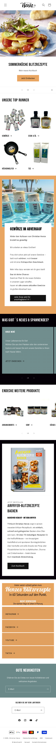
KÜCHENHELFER (8, 168)
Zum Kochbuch (18, 565)
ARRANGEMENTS (8, 425)
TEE (29, 168)
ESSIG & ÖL (32, 136)
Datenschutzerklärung (30, 738)
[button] (5, 5)
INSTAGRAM (10, 614)
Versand (27, 742)
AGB (41, 738)
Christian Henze (14, 738)
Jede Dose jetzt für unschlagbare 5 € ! (22, 298)
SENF (28, 425)
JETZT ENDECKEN (13, 361)
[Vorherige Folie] (22, 90)
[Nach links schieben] (22, 378)
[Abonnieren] (47, 689)
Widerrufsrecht (17, 742)
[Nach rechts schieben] (34, 378)
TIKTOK (8, 653)
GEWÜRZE (5, 136)
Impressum (48, 738)
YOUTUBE (9, 640)
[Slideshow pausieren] (53, 90)
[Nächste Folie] (34, 90)
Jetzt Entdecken (28, 78)
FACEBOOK (10, 627)
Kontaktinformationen (39, 742)
